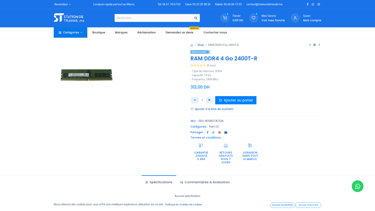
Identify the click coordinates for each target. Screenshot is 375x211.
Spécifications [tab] (160, 182)
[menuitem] (98, 32)
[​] (307, 4)
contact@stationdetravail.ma (264, 4)
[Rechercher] (196, 18)
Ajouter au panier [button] (238, 100)
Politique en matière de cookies (183, 204)
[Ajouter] (209, 100)
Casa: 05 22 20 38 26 (198, 4)
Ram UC (214, 126)
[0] (224, 17)
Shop (200, 44)
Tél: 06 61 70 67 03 (169, 4)
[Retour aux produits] (314, 45)
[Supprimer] (194, 100)
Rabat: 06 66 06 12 (226, 4)
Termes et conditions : (206, 137)
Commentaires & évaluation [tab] (207, 182)
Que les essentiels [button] (282, 205)
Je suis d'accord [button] (308, 205)
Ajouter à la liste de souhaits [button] (214, 109)
